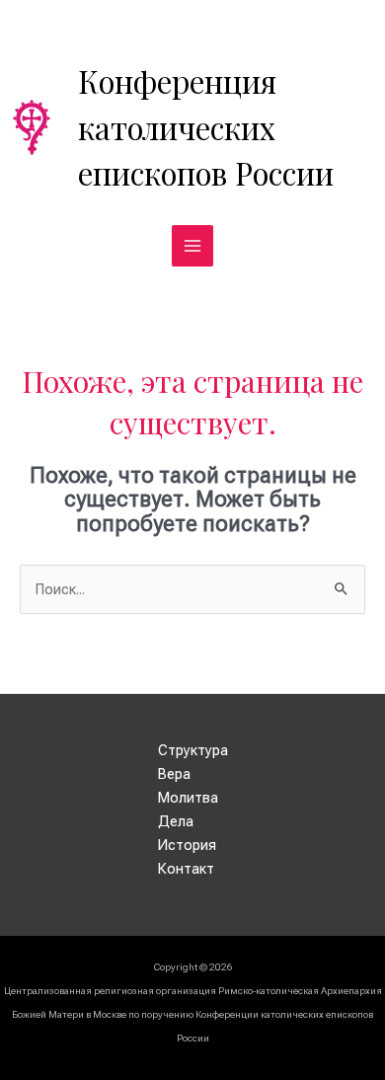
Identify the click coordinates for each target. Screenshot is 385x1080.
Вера (174, 774)
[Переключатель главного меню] (192, 246)
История (187, 845)
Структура (193, 750)
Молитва (188, 798)
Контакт (186, 869)
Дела (175, 821)
